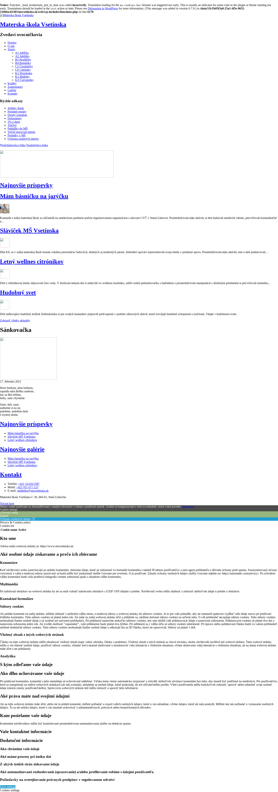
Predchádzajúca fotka (13, 145)
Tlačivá (12, 125)
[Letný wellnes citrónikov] (4, 277)
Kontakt (12, 93)
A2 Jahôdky (22, 56)
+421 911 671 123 (27, 487)
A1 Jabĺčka (22, 52)
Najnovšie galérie (22, 449)
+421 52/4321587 (29, 483)
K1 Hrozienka (23, 73)
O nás (11, 46)
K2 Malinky (22, 76)
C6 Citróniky (23, 69)
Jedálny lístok (16, 108)
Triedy (11, 49)
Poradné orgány (17, 111)
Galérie (12, 90)
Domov (12, 42)
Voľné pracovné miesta (21, 132)
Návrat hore (7, 503)
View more (188, 506)
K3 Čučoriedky (24, 80)
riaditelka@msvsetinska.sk (33, 490)
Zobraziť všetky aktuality (15, 320)
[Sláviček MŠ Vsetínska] (4, 246)
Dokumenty (15, 118)
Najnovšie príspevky (26, 185)
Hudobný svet (18, 292)
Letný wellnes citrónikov (32, 261)
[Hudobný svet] (4, 308)
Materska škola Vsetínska (33, 24)
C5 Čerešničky (24, 66)
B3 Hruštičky (23, 59)
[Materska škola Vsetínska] (16, 15)
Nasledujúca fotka (37, 145)
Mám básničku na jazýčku (34, 196)
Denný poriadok (17, 115)
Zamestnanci (15, 86)
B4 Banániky (23, 63)
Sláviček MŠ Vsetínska (29, 230)
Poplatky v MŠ (17, 135)
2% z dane (14, 121)
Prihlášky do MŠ (18, 128)
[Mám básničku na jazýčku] (4, 212)
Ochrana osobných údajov (23, 138)
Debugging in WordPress (103, 8)
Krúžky (12, 83)
